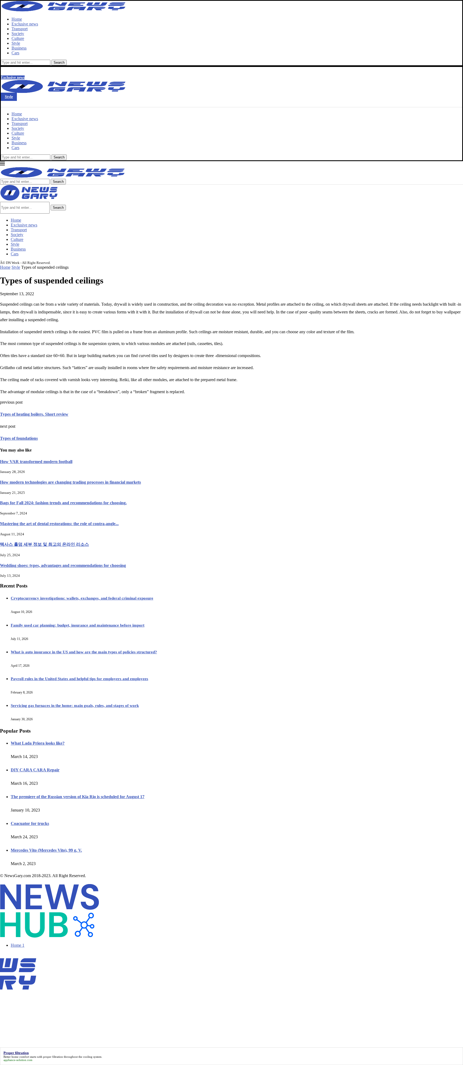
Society (18, 33)
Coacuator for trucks (30, 823)
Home (17, 19)
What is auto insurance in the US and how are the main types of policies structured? (84, 652)
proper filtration (53, 1056)
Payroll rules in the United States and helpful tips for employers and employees (79, 679)
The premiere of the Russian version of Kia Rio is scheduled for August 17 (77, 796)
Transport (20, 28)
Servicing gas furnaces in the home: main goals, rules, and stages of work (75, 705)
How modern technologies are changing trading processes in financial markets (70, 482)
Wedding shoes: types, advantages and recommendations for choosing (63, 565)
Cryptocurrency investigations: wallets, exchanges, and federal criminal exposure (82, 598)
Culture (18, 38)
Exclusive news (25, 24)
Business (19, 48)
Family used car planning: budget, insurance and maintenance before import (77, 625)
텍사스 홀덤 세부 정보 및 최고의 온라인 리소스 (44, 544)
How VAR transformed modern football (36, 461)
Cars (15, 53)
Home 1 (17, 945)
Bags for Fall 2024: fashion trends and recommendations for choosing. (63, 503)
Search (59, 62)
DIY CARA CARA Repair (35, 770)
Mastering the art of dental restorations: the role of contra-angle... (59, 523)
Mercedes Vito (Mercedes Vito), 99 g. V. (46, 850)
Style (16, 43)
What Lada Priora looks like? (38, 743)
